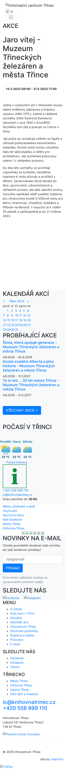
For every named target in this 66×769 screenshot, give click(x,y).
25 (21, 325)
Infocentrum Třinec (23, 626)
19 (24, 320)
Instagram (17, 662)
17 (16, 320)
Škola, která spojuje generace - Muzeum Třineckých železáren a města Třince (31, 346)
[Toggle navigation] (11, 17)
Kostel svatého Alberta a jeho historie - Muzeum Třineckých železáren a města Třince (29, 365)
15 (8, 320)
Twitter (15, 667)
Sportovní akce (13, 515)
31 (16, 329)
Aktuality (16, 618)
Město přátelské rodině (19, 506)
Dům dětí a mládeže (24, 694)
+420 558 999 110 (15, 490)
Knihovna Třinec (14, 528)
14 (4, 320)
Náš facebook (12, 519)
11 (20, 315)
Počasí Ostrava (16, 462)
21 (4, 325)
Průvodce (16, 640)
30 (13, 329)
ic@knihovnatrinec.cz (17, 494)
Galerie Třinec (19, 689)
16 (12, 320)
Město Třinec (12, 524)
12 (24, 315)
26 (25, 325)
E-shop (15, 644)
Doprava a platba (22, 635)
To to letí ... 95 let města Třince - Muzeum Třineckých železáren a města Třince (31, 384)
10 (16, 315)
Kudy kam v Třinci (22, 613)
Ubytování (10, 511)
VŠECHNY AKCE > (22, 410)
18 (20, 320)
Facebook (17, 658)
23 (13, 325)
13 (28, 315)
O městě (16, 609)
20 (29, 320)
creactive (56, 759)
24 (17, 325)
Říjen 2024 (17, 301)
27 (29, 325)
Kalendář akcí (19, 622)
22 (9, 325)
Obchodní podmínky (24, 631)
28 (5, 329)
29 (9, 329)
